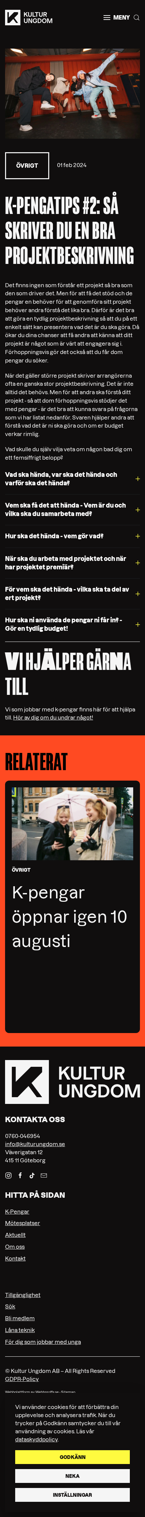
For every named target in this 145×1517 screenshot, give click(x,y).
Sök (10, 1306)
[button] (117, 17)
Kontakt (15, 1258)
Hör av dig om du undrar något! (53, 717)
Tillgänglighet (22, 1295)
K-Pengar (17, 1212)
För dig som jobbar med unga (43, 1342)
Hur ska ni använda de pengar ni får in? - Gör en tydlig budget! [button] (63, 624)
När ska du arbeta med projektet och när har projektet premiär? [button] (65, 563)
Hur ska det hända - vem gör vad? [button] (54, 536)
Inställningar (72, 1495)
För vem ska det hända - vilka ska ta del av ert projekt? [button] (67, 593)
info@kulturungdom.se (35, 1144)
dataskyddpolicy (36, 1439)
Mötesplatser (22, 1223)
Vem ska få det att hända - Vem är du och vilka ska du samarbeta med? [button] (65, 509)
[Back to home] (28, 17)
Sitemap (68, 1392)
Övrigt (27, 166)
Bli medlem (20, 1318)
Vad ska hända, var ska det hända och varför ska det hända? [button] (61, 478)
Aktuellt (15, 1235)
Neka (72, 1476)
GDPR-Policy (22, 1379)
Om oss (15, 1247)
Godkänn (73, 1457)
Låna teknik (20, 1330)
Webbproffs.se (47, 1392)
